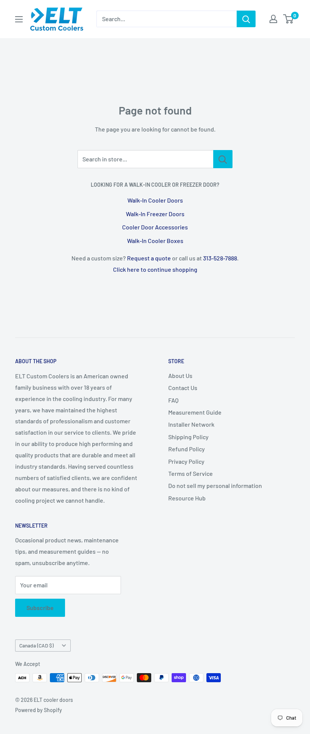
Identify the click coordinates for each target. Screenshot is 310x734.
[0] (288, 18)
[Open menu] (19, 19)
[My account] (273, 19)
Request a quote (149, 258)
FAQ (173, 400)
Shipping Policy (188, 436)
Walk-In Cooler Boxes (155, 240)
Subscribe (40, 607)
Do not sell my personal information (215, 485)
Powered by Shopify (38, 710)
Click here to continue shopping (155, 269)
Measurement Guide (195, 412)
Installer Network (191, 424)
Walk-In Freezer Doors (155, 213)
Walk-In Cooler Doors (155, 200)
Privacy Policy (186, 461)
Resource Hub (187, 498)
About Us (180, 375)
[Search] (246, 19)
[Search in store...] (222, 159)
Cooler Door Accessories (155, 227)
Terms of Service (190, 473)
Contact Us (182, 387)
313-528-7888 (220, 258)
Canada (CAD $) (36, 645)
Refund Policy (186, 448)
